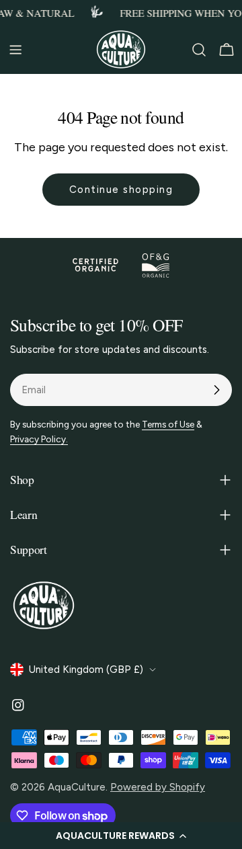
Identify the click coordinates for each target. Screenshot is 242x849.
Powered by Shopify (157, 787)
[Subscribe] (216, 390)
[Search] (199, 49)
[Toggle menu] (15, 49)
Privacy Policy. (39, 439)
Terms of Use (168, 424)
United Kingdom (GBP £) (86, 669)
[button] (121, 835)
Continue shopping (121, 190)
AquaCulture (77, 787)
